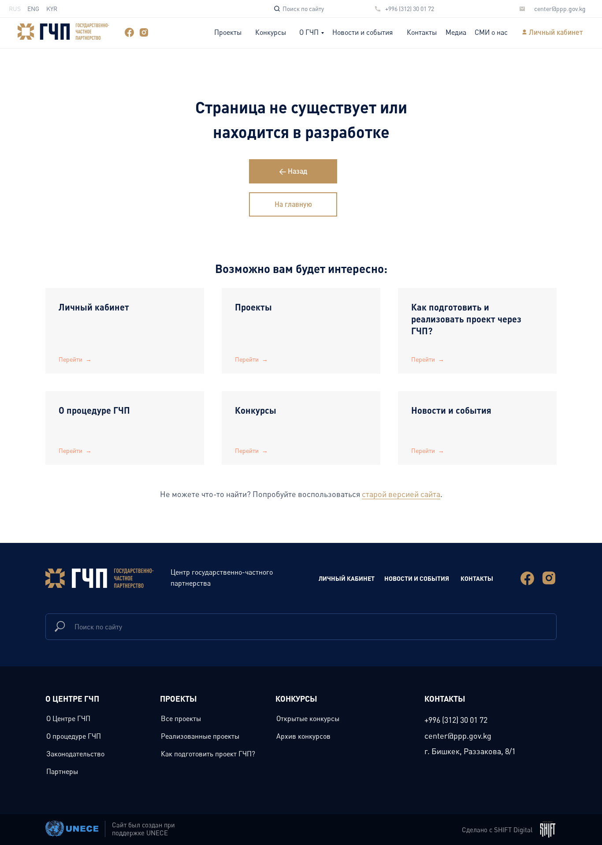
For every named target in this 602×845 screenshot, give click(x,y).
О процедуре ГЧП (94, 410)
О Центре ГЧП (68, 718)
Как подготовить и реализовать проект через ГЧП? (466, 319)
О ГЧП (309, 32)
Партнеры (62, 771)
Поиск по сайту (303, 8)
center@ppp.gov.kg (560, 8)
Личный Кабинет (347, 578)
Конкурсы (270, 32)
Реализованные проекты (200, 736)
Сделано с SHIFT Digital (497, 830)
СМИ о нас (491, 32)
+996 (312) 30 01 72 (409, 8)
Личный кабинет (556, 32)
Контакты (422, 32)
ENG (33, 8)
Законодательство (75, 753)
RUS (15, 8)
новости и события (416, 578)
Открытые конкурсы (307, 718)
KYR (51, 8)
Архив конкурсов (303, 736)
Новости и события (362, 32)
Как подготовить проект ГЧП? (208, 753)
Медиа (456, 32)
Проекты (228, 32)
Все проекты (181, 718)
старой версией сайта (401, 494)
